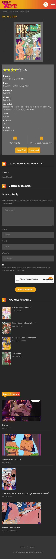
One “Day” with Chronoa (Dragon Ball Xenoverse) (25, 493)
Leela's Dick (24, 12)
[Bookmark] (41, 139)
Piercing (46, 107)
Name (4, 229)
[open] (53, 4)
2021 (5, 123)
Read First (21, 150)
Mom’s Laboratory (11, 527)
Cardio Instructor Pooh (22, 307)
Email (4, 241)
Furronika (7, 93)
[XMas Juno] (6, 358)
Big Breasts (13, 12)
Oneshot (6, 172)
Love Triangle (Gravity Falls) (24, 323)
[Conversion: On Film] (21, 444)
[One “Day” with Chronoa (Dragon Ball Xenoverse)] (9, 479)
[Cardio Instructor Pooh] (6, 313)
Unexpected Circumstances (24, 338)
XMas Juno (16, 353)
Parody (38, 107)
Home (4, 12)
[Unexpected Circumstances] (6, 343)
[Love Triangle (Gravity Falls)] (6, 328)
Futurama (29, 107)
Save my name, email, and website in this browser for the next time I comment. (26, 269)
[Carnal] (21, 410)
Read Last (34, 150)
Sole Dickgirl (19, 109)
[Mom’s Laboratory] (21, 513)
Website (5, 253)
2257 (22, 547)
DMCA (33, 547)
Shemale (8, 109)
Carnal (5, 425)
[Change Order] (42, 163)
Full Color (19, 107)
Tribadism (30, 109)
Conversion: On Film (11, 459)
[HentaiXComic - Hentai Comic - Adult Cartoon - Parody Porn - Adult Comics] (9, 4)
